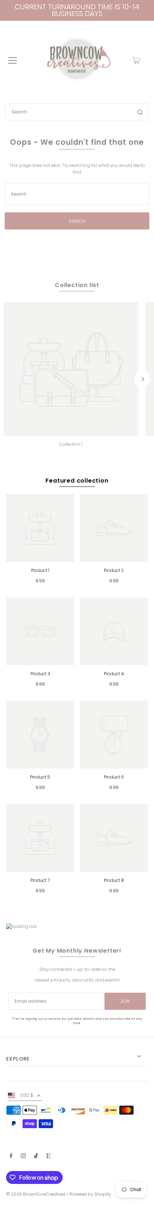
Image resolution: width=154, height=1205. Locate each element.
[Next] (142, 379)
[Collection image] (71, 369)
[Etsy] (48, 1156)
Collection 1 (70, 444)
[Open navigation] (12, 60)
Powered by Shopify (90, 1194)
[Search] (140, 111)
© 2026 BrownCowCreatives (36, 1194)
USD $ (26, 1095)
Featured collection (76, 480)
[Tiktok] (36, 1156)
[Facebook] (11, 1156)
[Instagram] (23, 1156)
